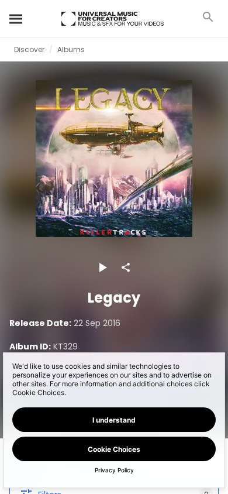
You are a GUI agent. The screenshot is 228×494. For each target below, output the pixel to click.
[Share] (126, 267)
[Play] (102, 267)
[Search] (16, 19)
